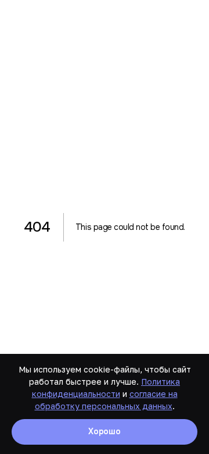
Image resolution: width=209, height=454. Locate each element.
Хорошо (104, 431)
